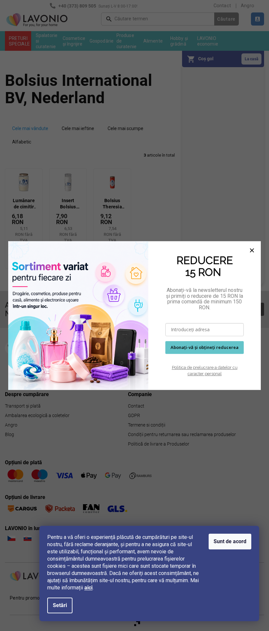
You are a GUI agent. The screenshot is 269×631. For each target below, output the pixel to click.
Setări (60, 605)
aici (88, 587)
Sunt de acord (230, 541)
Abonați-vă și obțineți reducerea (204, 348)
